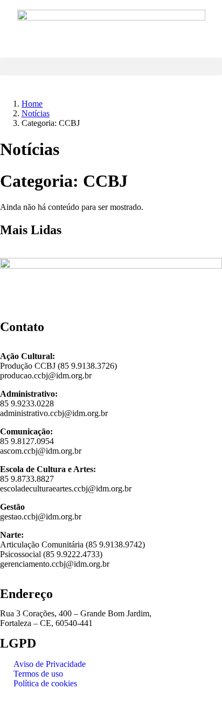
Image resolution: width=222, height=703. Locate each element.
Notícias (36, 113)
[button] (111, 66)
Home (32, 103)
